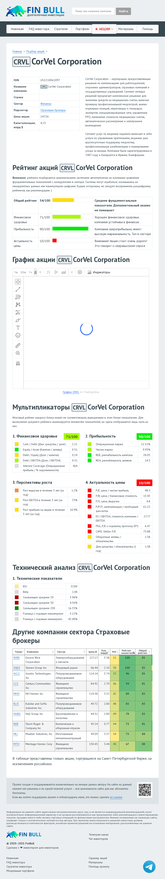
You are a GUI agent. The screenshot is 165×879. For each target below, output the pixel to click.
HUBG (17, 714)
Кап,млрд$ (104, 651)
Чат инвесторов (98, 839)
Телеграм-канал (98, 834)
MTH (16, 744)
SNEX (16, 668)
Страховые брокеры (53, 110)
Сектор (61, 651)
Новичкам (17, 29)
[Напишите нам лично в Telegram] (149, 866)
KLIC (16, 704)
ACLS (16, 673)
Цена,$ (93, 651)
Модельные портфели (20, 871)
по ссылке (116, 797)
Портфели (82, 29)
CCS (15, 683)
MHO (16, 693)
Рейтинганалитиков (128, 651)
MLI (15, 734)
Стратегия (61, 29)
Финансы (45, 103)
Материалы (125, 29)
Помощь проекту (99, 866)
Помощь (147, 29)
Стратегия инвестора (19, 866)
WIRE (16, 657)
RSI (114, 651)
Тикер (18, 651)
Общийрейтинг (142, 651)
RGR (15, 724)
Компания (32, 651)
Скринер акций (98, 858)
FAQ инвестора (39, 29)
